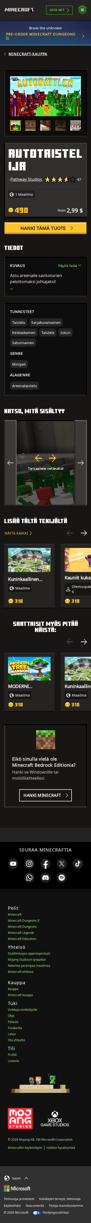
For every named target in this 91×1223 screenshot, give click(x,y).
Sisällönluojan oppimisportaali (29, 953)
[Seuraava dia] (84, 533)
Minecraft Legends (21, 933)
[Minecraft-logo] (21, 10)
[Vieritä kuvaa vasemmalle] (10, 463)
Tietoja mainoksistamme (66, 1206)
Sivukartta (15, 1028)
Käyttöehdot (12, 1206)
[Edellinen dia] (70, 533)
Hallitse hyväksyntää (61, 1148)
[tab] (15, 125)
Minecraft (14, 914)
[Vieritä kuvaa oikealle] (80, 463)
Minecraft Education (22, 939)
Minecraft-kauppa (28, 54)
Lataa (12, 1034)
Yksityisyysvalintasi (55, 1212)
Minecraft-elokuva (20, 972)
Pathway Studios (26, 179)
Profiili (12, 1055)
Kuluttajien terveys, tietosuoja (60, 1199)
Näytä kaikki (16, 533)
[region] (45, 463)
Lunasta (13, 1061)
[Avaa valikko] (82, 10)
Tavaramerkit (35, 1206)
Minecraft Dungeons (22, 926)
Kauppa (13, 989)
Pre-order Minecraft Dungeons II (40, 36)
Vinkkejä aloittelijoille (22, 1010)
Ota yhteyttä (16, 1040)
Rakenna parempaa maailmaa (29, 965)
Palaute (13, 1022)
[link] (13, 864)
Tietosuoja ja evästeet (19, 1199)
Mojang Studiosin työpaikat (27, 959)
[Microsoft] (17, 1188)
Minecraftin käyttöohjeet (25, 1148)
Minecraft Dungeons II (23, 920)
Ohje (11, 1016)
